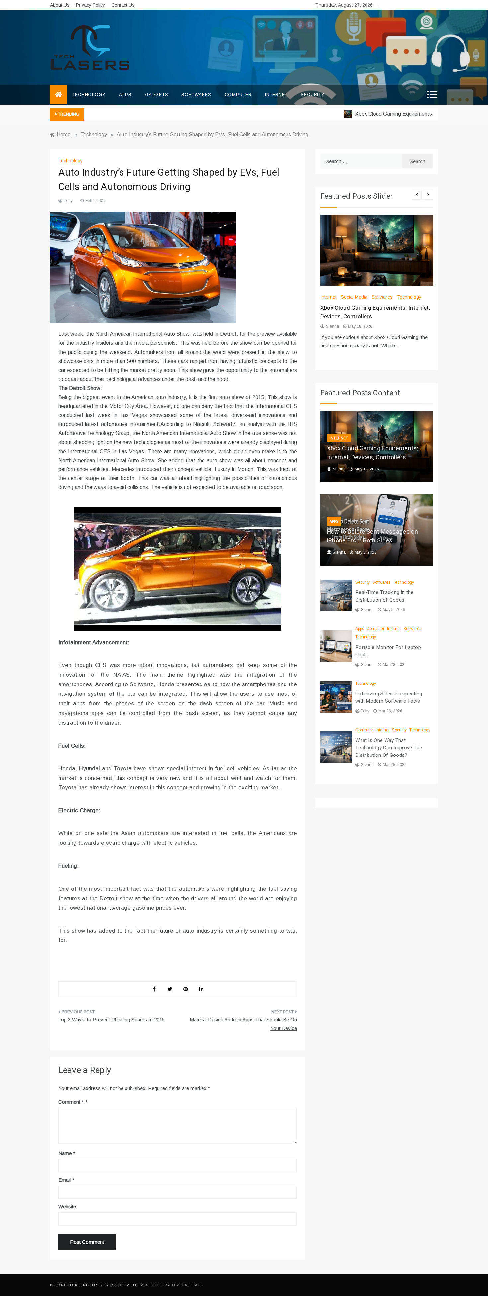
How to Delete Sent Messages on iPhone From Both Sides (372, 536)
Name (66, 1153)
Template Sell (187, 1285)
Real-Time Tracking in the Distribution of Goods (384, 596)
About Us (60, 5)
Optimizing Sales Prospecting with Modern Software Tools (388, 697)
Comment (71, 1102)
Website (67, 1206)
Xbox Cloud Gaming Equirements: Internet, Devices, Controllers (372, 453)
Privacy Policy (90, 5)
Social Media (354, 297)
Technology (89, 94)
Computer (238, 94)
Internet (276, 94)
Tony (68, 200)
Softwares (196, 94)
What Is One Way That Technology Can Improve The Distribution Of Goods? (388, 748)
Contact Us (123, 5)
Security (312, 94)
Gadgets (156, 94)
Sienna (332, 326)
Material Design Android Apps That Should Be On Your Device (243, 1024)
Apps (125, 94)
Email (66, 1180)
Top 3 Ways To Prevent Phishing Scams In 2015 (111, 1019)
